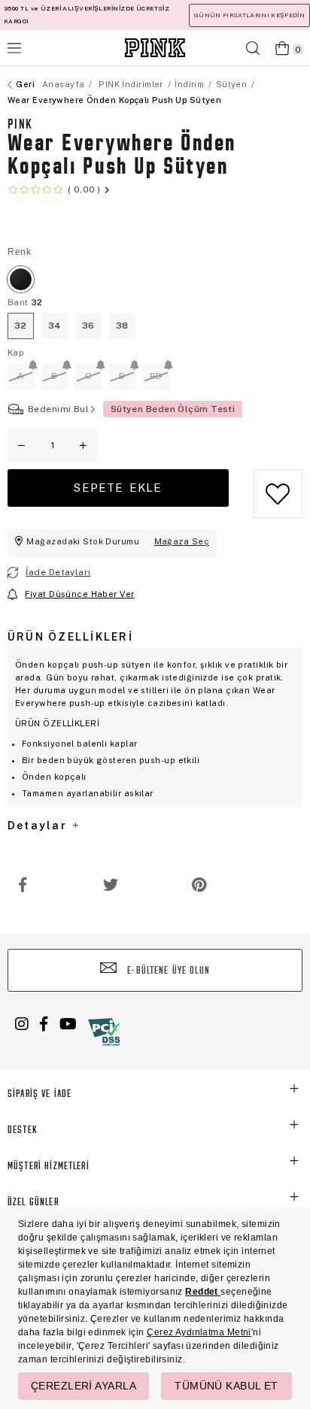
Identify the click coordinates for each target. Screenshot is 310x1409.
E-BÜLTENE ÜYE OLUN (167, 971)
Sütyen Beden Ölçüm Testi (173, 409)
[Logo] (155, 47)
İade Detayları (58, 572)
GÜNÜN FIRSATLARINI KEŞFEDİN (249, 15)
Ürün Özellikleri (70, 637)
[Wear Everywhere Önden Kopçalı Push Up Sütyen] (21, 279)
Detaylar (39, 826)
